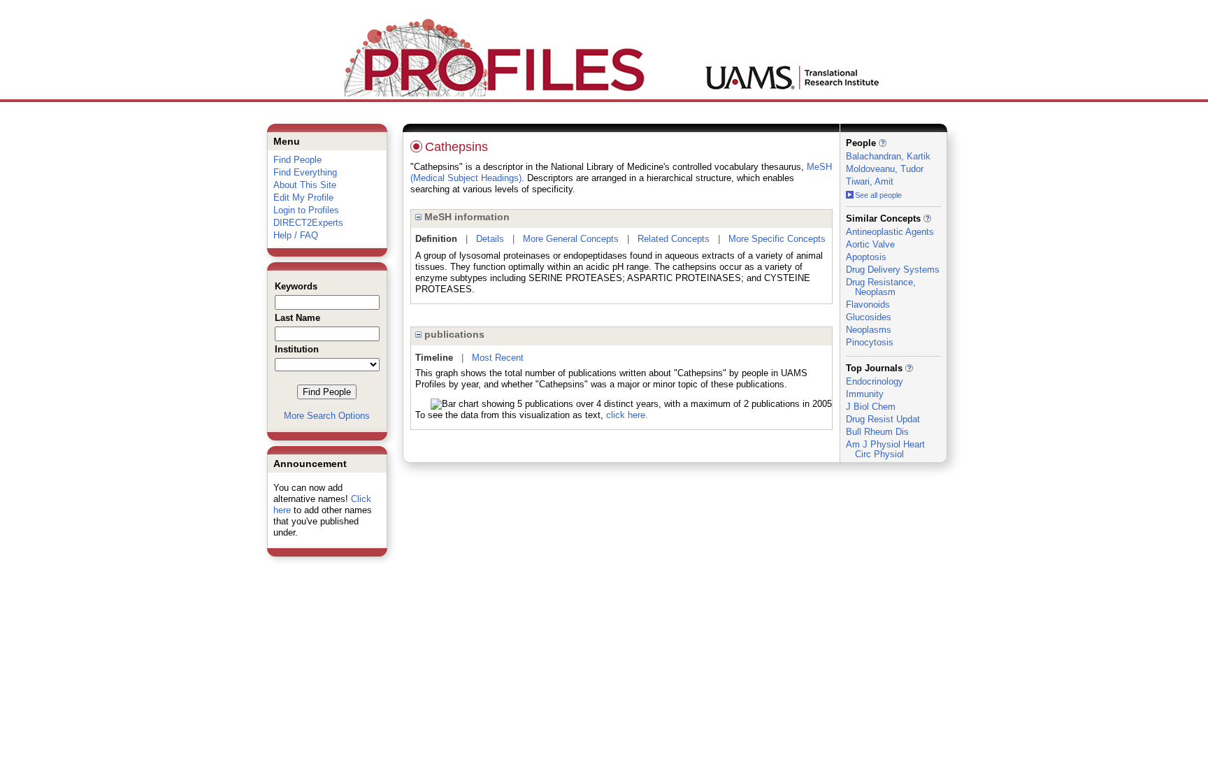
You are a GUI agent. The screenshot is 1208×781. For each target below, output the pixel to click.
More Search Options (327, 415)
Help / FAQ (295, 235)
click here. (627, 415)
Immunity (865, 394)
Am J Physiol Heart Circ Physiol (885, 449)
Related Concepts (674, 239)
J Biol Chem (871, 406)
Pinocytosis (869, 342)
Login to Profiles (306, 210)
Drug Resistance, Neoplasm (881, 287)
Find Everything (305, 172)
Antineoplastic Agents (890, 232)
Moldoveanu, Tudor (884, 169)
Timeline (434, 357)
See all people (878, 195)
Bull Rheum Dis (877, 432)
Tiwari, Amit (869, 181)
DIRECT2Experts (308, 222)
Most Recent (498, 357)
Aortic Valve (870, 244)
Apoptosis (866, 257)
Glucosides (868, 317)
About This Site (304, 185)
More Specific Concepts (777, 239)
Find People (297, 160)
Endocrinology (874, 381)
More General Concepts (571, 239)
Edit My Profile (303, 197)
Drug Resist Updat (883, 419)
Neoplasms (868, 329)
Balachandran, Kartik (888, 156)
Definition (436, 239)
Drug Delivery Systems (893, 269)
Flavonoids (868, 304)
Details (490, 239)
